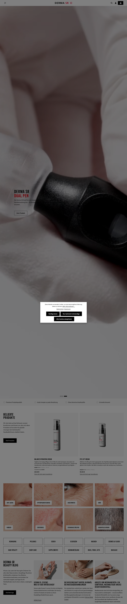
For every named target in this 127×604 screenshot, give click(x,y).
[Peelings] (33, 541)
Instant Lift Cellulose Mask (89, 459)
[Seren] (53, 541)
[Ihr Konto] (116, 3)
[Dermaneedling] (73, 549)
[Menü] (5, 3)
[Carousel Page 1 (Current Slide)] (61, 396)
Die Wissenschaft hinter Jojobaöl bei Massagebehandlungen (78, 583)
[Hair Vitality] (12, 549)
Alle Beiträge (10, 592)
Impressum (67, 309)
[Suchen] (111, 3)
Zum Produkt (21, 213)
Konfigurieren (53, 314)
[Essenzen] (73, 541)
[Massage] (114, 549)
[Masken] (94, 541)
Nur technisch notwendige (71, 314)
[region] (63, 202)
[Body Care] (33, 549)
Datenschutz (60, 309)
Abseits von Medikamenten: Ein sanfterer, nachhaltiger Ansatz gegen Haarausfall (108, 584)
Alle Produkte (10, 440)
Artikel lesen (37, 600)
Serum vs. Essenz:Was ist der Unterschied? (44, 583)
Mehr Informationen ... (68, 306)
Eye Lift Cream (39, 459)
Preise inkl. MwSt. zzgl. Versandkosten (43, 474)
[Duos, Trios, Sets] (94, 549)
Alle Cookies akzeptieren (64, 319)
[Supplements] (53, 549)
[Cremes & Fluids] (114, 541)
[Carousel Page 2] (65, 396)
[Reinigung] (12, 541)
